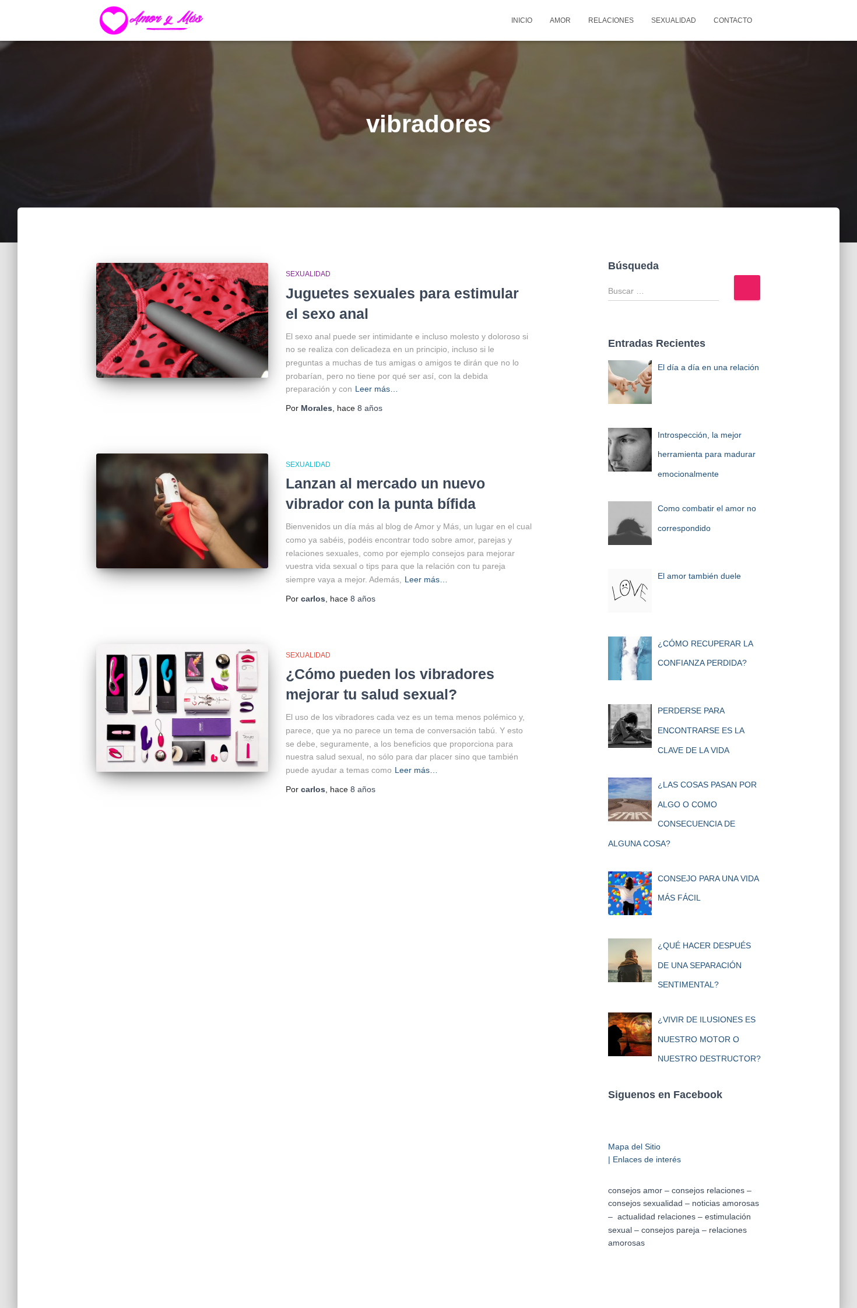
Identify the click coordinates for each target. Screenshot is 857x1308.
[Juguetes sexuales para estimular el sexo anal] (182, 320)
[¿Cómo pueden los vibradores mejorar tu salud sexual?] (182, 708)
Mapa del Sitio (634, 1146)
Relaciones (611, 20)
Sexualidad (673, 20)
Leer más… (376, 388)
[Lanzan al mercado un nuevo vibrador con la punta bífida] (182, 510)
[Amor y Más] (154, 20)
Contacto (733, 20)
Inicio (521, 20)
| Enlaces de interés (644, 1159)
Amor (560, 20)
